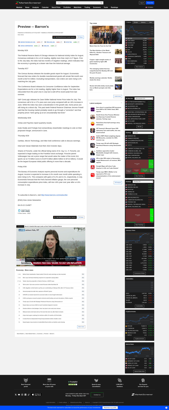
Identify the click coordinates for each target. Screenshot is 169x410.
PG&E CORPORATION (133, 155)
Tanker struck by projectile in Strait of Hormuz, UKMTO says (38, 281)
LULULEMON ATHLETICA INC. (135, 140)
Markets (19, 7)
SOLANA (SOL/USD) (132, 330)
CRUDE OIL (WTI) (130, 295)
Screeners (97, 7)
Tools (106, 7)
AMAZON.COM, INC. (132, 187)
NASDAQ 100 (131, 43)
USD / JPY (128, 258)
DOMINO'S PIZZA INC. (133, 138)
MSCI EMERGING (132, 61)
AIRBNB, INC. (131, 191)
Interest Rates (130, 344)
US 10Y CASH (131, 358)
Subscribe (150, 3)
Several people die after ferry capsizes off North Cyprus (37, 291)
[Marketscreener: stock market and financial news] (28, 2)
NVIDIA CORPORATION (133, 116)
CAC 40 (129, 52)
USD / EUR (129, 245)
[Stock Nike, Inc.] (55, 46)
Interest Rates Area (139, 371)
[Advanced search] (101, 2)
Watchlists (77, 7)
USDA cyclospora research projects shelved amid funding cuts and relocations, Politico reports (48, 298)
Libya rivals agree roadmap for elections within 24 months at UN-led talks (42, 315)
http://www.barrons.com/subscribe (54, 195)
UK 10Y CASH (131, 367)
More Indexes (139, 67)
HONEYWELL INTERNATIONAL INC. (137, 112)
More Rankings (139, 176)
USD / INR (128, 254)
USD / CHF (129, 269)
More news (81, 326)
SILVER (128, 300)
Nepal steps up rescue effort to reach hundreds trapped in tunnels (40, 305)
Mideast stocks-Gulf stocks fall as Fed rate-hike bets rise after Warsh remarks (43, 312)
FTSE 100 (130, 47)
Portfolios (67, 7)
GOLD (127, 293)
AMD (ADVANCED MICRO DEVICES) (137, 114)
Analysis (35, 7)
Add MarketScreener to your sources (65, 37)
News (27, 7)
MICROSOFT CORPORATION (135, 104)
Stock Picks (56, 7)
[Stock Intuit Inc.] (78, 42)
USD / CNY (129, 256)
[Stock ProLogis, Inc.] (61, 42)
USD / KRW (129, 263)
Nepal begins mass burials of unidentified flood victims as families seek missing (44, 322)
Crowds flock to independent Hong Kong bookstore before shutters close (42, 318)
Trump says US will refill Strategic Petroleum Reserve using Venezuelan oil (42, 301)
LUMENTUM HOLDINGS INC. (135, 200)
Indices (129, 22)
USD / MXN (129, 249)
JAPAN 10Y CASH (132, 363)
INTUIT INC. (130, 189)
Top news (93, 23)
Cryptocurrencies (131, 311)
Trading (87, 7)
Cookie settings (63, 402)
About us (87, 402)
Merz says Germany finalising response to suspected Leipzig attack (40, 277)
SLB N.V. (129, 145)
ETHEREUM (130, 328)
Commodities (129, 279)
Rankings (114, 7)
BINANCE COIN (131, 333)
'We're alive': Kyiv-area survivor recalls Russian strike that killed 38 (40, 284)
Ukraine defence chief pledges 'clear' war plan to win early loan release (42, 308)
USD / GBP (129, 267)
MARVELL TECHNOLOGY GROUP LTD (137, 123)
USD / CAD (129, 247)
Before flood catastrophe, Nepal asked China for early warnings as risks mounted (44, 274)
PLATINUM (129, 302)
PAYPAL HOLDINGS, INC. (134, 157)
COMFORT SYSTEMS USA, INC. (136, 148)
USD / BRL (129, 251)
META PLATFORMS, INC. (134, 108)
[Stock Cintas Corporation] (39, 46)
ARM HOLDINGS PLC (133, 197)
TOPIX (129, 58)
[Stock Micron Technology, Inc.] (41, 42)
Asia (150, 22)
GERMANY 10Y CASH (133, 361)
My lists (140, 126)
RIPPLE (129, 335)
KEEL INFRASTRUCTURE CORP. (136, 119)
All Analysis (118, 182)
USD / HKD (129, 265)
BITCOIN (129, 326)
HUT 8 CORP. (131, 121)
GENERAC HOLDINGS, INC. (135, 153)
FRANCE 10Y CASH (132, 365)
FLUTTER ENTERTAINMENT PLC (136, 101)
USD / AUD (129, 260)
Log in (142, 3)
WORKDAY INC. (131, 136)
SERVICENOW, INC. (132, 143)
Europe (136, 22)
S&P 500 (129, 38)
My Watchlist (129, 98)
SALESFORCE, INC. (132, 106)
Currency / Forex (130, 230)
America (143, 22)
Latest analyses (96, 103)
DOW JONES (130, 40)
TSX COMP (130, 45)
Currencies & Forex (139, 273)
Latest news (118, 96)
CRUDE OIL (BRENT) (131, 298)
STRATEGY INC (131, 202)
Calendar (45, 7)
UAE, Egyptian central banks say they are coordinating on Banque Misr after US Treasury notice (48, 288)
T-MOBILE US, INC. (132, 194)
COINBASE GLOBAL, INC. (134, 151)
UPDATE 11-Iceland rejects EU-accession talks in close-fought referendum (42, 294)
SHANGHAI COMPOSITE (134, 56)
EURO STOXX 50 (132, 54)
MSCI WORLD (131, 63)
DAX (128, 49)
